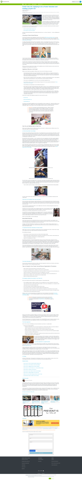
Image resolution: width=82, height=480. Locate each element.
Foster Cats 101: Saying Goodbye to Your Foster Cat (31, 372)
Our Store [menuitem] (34, 4)
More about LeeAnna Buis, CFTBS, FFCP (28, 391)
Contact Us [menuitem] (53, 459)
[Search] (80, 2)
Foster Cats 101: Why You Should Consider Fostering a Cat (32, 363)
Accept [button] (50, 478)
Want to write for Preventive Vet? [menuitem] (55, 461)
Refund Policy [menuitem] (23, 468)
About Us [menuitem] (40, 4)
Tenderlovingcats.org (27, 101)
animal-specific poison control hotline (47, 428)
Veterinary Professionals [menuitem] (40, 459)
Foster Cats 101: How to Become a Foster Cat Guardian (32, 364)
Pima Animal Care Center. (27, 345)
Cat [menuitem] (29, 4)
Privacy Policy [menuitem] (39, 473)
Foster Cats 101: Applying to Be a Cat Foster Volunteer (31, 366)
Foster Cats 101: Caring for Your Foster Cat (30, 369)
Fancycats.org (26, 97)
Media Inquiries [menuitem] (39, 461)
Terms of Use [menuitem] (43, 473)
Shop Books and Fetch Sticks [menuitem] (25, 459)
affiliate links (52, 12)
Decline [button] (52, 478)
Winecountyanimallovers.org (28, 99)
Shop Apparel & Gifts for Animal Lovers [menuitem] (26, 461)
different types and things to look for (50, 37)
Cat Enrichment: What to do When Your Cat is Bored (31, 375)
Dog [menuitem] (25, 4)
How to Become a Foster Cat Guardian (29, 30)
